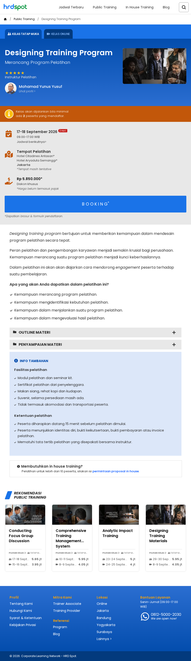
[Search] (184, 7)
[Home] (5, 19)
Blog (166, 7)
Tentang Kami (21, 603)
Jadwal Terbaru (71, 7)
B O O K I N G (95, 204)
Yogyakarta (106, 625)
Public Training (104, 7)
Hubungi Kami (21, 610)
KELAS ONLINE (60, 34)
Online (102, 603)
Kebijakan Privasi (23, 625)
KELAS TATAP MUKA (25, 34)
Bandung (104, 618)
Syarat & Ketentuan (26, 618)
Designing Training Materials (158, 536)
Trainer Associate (67, 603)
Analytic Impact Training (117, 533)
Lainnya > (104, 639)
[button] (89, 142)
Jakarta (103, 610)
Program (60, 627)
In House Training (139, 7)
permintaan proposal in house (115, 471)
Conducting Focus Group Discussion (21, 536)
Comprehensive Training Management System (71, 538)
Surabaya (104, 632)
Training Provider (66, 610)
